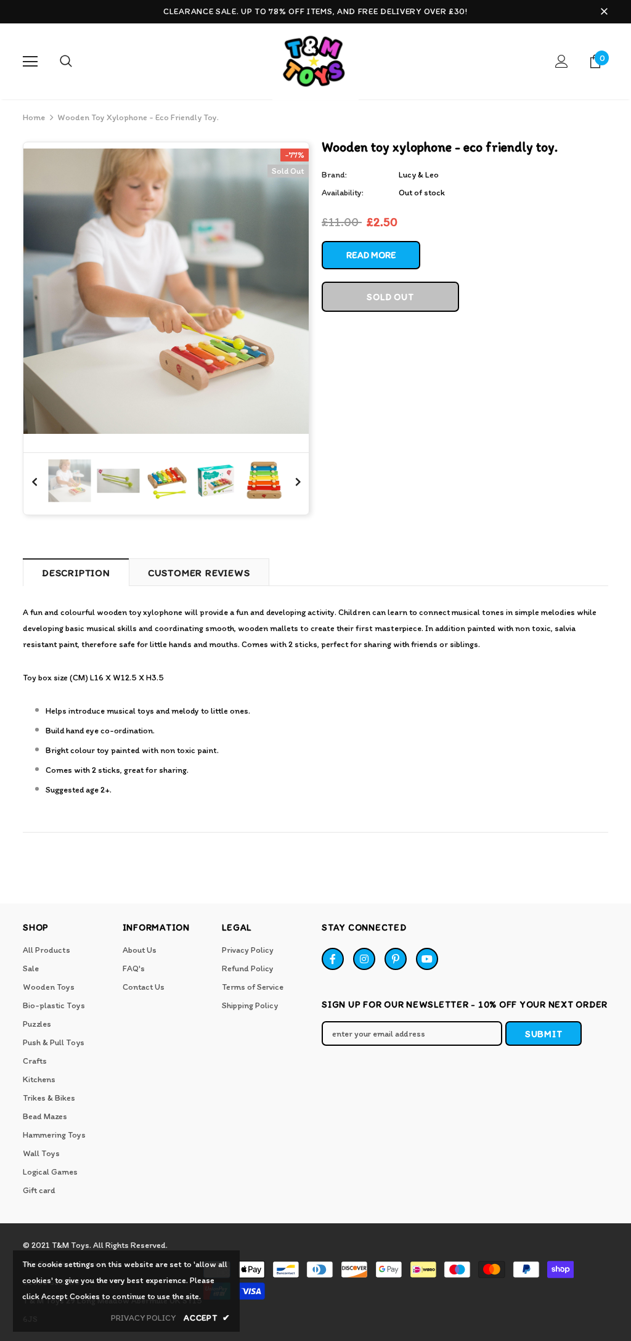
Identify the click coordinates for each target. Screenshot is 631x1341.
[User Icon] (561, 61)
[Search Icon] (66, 61)
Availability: (343, 192)
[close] (604, 12)
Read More (371, 255)
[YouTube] (427, 959)
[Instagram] (364, 959)
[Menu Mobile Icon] (30, 61)
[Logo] (315, 63)
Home (34, 117)
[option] (166, 291)
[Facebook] (333, 959)
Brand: (334, 174)
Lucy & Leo (419, 174)
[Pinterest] (396, 959)
